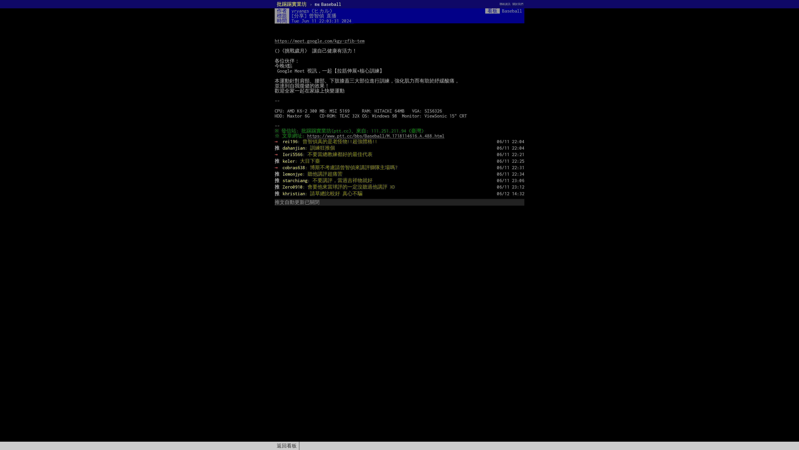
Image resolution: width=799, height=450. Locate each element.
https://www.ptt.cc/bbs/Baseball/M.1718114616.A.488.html (375, 136)
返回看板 (287, 446)
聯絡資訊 (505, 4)
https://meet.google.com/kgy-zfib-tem (320, 41)
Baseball (327, 4)
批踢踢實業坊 (292, 4)
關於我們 (517, 4)
